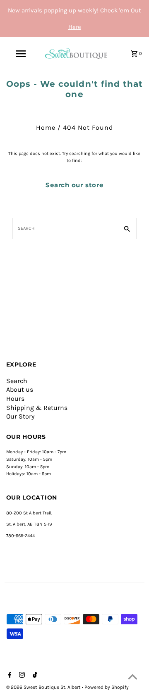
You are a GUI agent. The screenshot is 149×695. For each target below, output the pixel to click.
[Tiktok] (34, 675)
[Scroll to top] (132, 678)
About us (19, 389)
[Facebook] (9, 675)
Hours (15, 398)
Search (16, 381)
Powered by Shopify (106, 687)
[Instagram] (21, 675)
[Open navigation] (20, 53)
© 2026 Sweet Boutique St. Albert (44, 687)
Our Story (20, 416)
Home (45, 127)
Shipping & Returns (36, 408)
